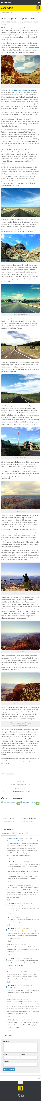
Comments (9, 833)
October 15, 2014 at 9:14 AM (24, 958)
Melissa (9, 972)
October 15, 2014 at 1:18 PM (24, 1020)
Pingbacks (22, 833)
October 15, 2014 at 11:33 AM (20, 999)
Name (5, 1054)
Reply (8, 858)
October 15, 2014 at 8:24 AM (22, 972)
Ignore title (5, 163)
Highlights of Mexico (8, 818)
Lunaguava (6, 2)
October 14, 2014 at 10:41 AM (20, 917)
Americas (5, 13)
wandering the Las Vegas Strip (23, 90)
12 (39, 13)
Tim (8, 999)
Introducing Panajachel (28, 818)
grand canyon (9, 773)
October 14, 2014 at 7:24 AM (24, 903)
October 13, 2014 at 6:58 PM (25, 885)
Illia (8, 917)
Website (6, 1061)
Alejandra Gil (11, 885)
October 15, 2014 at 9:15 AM (24, 985)
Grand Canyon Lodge (31, 424)
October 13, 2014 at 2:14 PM (24, 862)
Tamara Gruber (12, 838)
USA (11, 13)
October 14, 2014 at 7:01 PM (22, 944)
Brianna (9, 944)
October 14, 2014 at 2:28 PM (24, 928)
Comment (7, 1041)
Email (23, 1054)
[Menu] (38, 2)
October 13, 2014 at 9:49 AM (27, 838)
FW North (6, 22)
